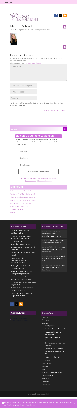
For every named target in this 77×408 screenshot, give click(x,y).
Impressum (46, 385)
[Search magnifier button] (65, 129)
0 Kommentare (45, 30)
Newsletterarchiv (31, 181)
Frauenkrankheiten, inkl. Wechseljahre (23, 200)
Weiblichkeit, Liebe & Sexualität (20, 191)
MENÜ (8, 2)
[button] (56, 15)
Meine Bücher (47, 363)
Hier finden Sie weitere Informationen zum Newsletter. (37, 178)
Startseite (45, 317)
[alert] (23, 319)
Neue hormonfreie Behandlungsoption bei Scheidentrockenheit (19, 260)
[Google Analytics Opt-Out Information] (3, 403)
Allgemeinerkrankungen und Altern (21, 203)
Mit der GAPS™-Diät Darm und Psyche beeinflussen (54, 249)
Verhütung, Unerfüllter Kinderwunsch (22, 194)
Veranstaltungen (47, 375)
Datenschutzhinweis (45, 181)
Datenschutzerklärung (33, 63)
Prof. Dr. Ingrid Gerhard (21, 30)
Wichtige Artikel (50, 326)
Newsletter (45, 379)
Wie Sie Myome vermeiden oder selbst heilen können (53, 258)
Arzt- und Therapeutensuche (52, 372)
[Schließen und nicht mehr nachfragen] (74, 403)
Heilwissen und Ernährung (19, 206)
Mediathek (45, 366)
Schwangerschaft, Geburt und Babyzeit (23, 197)
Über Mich (45, 320)
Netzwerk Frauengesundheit (39, 394)
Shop (44, 369)
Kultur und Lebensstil (17, 209)
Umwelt (12, 212)
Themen (45, 323)
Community (46, 382)
